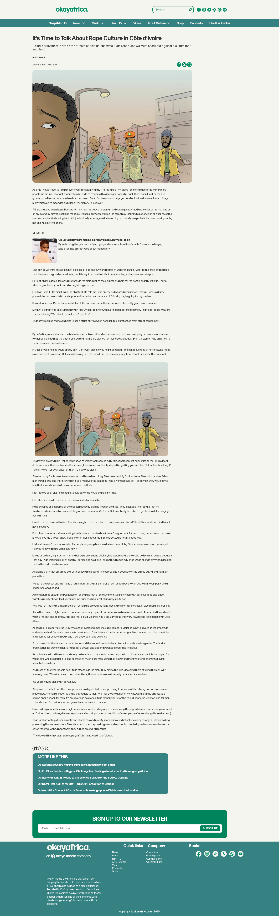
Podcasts (196, 23)
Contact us (152, 852)
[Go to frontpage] (72, 9)
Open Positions (154, 862)
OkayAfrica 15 (58, 23)
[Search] (190, 9)
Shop (180, 23)
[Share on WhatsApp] (189, 64)
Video (137, 23)
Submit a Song (154, 859)
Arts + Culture (156, 23)
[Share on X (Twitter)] (184, 64)
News (76, 23)
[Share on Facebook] (179, 64)
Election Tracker (219, 23)
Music (95, 23)
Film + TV (116, 23)
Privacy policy (153, 855)
